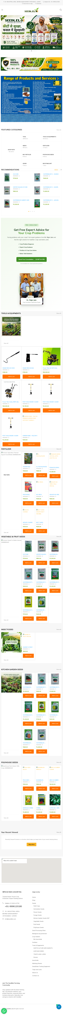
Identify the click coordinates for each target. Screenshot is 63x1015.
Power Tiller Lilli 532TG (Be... (50, 368)
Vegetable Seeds (38, 921)
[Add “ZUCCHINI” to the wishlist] (9, 175)
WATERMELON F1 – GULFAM (28, 610)
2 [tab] (30, 211)
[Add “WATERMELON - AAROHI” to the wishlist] (45, 731)
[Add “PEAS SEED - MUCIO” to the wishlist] (32, 768)
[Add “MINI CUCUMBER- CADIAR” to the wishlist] (58, 768)
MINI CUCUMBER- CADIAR (54, 780)
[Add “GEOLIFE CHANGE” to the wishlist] (32, 511)
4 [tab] (34, 211)
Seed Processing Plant (39, 930)
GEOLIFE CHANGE (27, 522)
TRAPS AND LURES (39, 954)
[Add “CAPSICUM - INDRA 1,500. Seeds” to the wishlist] (58, 796)
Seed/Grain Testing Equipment (41, 966)
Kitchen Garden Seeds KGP (41, 918)
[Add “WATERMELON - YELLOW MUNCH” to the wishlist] (45, 598)
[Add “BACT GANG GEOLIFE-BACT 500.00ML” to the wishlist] (45, 511)
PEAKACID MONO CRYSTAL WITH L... (55, 467)
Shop (33, 900)
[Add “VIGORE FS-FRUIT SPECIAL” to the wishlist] (32, 636)
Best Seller (7, 475)
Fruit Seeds (36, 924)
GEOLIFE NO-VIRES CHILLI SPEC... (55, 494)
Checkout (38, 3)
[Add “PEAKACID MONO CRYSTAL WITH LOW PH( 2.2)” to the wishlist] (58, 455)
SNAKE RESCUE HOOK (9, 368)
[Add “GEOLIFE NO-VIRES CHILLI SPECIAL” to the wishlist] (58, 483)
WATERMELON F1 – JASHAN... (51, 200)
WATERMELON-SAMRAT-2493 (21, 200)
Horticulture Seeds (38, 909)
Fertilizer (6, 449)
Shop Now (31, 844)
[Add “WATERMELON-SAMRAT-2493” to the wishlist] (9, 201)
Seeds (34, 903)
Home (34, 897)
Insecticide (35, 960)
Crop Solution (36, 936)
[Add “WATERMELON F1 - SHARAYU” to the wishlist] (39, 175)
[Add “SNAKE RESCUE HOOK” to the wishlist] (18, 350)
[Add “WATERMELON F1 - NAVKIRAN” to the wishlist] (39, 188)
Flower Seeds (37, 912)
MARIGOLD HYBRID (28, 808)
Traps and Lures (37, 969)
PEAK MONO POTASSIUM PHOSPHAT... (26, 494)
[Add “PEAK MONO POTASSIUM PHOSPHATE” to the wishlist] (32, 483)
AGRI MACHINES (38, 951)
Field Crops (36, 906)
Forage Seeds (37, 915)
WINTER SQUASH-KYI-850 (20, 187)
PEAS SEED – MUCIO (26, 780)
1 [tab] (28, 211)
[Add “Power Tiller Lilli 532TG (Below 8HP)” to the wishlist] (58, 350)
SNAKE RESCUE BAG (28, 368)
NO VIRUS (39, 494)
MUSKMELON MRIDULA (39, 780)
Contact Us (35, 975)
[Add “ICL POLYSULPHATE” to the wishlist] (45, 455)
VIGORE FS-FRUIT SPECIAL (27, 647)
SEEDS (56, 169)
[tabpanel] (11, 326)
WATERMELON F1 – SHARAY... (51, 174)
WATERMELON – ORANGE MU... (27, 743)
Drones (35, 957)
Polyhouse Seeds (38, 927)
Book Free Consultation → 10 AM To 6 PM (31, 259)
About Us (35, 972)
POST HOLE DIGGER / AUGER (30, 402)
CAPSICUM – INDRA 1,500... (55, 808)
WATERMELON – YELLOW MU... (40, 610)
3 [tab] (32, 211)
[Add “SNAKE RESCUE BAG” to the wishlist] (38, 350)
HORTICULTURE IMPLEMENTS (43, 948)
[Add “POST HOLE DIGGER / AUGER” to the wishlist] (38, 383)
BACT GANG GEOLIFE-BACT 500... (40, 522)
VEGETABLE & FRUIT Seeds (13, 537)
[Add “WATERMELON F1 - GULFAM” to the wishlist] (32, 598)
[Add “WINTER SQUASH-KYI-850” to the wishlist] (9, 188)
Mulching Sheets (37, 963)
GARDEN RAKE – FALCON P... (30, 435)
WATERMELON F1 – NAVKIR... (51, 187)
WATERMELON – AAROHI (40, 743)
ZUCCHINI (15, 174)
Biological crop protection (39, 933)
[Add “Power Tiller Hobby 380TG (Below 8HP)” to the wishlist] (18, 383)
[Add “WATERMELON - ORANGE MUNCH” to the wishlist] (32, 731)
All (61, 169)
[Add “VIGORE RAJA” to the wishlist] (32, 455)
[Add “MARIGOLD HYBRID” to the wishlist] (32, 796)
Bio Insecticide (37, 939)
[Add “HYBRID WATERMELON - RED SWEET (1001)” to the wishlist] (45, 796)
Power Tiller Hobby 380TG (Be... (11, 402)
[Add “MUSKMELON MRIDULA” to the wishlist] (45, 768)
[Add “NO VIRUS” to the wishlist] (45, 483)
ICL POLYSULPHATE (41, 466)
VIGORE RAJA (26, 466)
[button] (3, 32)
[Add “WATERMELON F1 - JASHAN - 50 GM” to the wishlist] (39, 201)
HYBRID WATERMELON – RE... (40, 808)
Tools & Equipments (11, 313)
